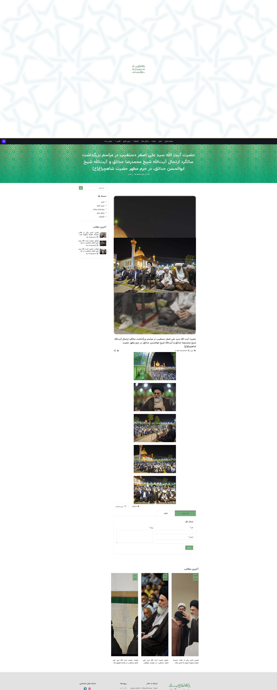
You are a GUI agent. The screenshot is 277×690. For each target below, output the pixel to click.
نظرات (165, 513)
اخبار (160, 141)
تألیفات (101, 216)
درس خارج (126, 141)
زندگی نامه (145, 141)
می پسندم (120, 506)
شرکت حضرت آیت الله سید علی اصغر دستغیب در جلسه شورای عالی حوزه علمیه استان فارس (125, 661)
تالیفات (135, 141)
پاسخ (189, 547)
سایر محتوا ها (139, 174)
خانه (148, 174)
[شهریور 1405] (185, 614)
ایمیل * (190, 537)
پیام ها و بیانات (98, 209)
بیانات (153, 141)
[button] (4, 141)
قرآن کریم (123, 688)
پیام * (151, 527)
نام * (191, 527)
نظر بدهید (185, 513)
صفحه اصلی (169, 141)
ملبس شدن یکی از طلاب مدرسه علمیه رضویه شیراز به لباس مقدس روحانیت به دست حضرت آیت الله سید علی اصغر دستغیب (186, 661)
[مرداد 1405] (154, 614)
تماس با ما (108, 141)
